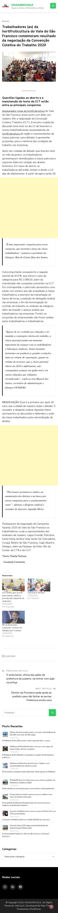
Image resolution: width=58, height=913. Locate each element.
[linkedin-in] (12, 887)
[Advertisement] (29, 208)
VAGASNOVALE (22, 5)
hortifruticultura (11, 133)
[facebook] (20, 887)
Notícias (5, 21)
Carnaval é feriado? (36, 592)
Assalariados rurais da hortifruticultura (23, 111)
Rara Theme (47, 905)
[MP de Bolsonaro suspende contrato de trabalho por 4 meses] (13, 617)
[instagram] (5, 887)
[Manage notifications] (51, 907)
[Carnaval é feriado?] (39, 585)
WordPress (35, 909)
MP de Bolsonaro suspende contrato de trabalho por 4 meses (12, 628)
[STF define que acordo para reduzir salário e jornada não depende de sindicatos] (13, 585)
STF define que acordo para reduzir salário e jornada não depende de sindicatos (13, 596)
